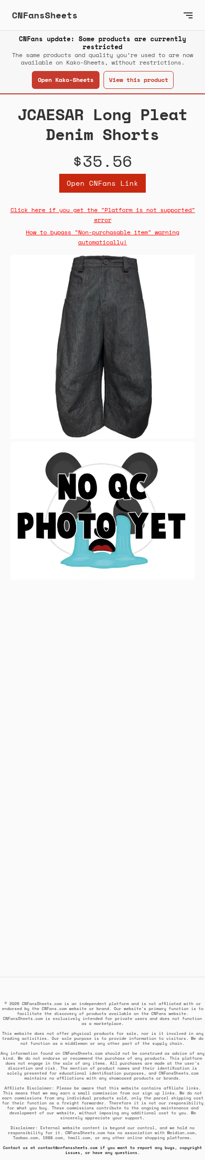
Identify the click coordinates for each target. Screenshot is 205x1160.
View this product (138, 79)
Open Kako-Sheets (66, 79)
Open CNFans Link (102, 183)
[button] (188, 15)
